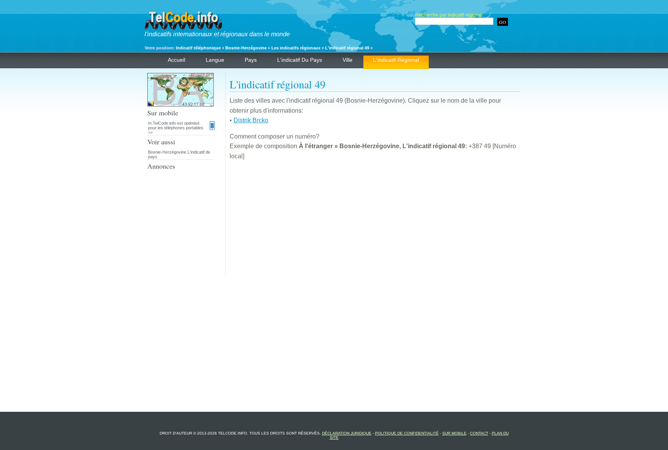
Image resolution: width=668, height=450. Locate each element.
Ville (348, 60)
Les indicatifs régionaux (295, 48)
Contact (479, 433)
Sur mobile (454, 433)
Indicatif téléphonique (198, 48)
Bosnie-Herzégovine (246, 48)
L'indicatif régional (396, 60)
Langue (215, 60)
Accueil (176, 60)
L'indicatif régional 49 (347, 48)
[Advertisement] (375, 221)
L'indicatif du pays (299, 60)
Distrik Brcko (250, 120)
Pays (251, 60)
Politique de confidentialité (407, 433)
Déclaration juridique (346, 433)
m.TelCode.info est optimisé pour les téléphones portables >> (175, 128)
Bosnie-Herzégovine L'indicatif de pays (179, 154)
